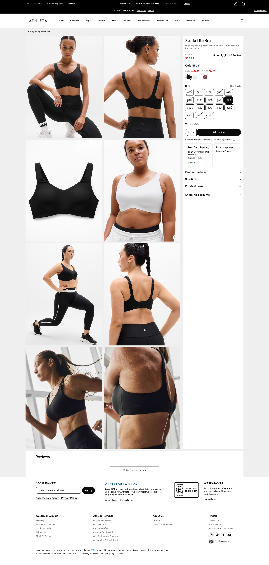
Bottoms (74, 20)
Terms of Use (132, 550)
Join (200, 157)
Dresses (127, 20)
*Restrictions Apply (47, 498)
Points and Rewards (102, 520)
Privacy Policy (69, 498)
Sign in (191, 157)
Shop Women (141, 10)
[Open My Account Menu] (235, 3)
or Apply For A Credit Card (105, 540)
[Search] (242, 20)
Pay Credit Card (100, 524)
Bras (114, 20)
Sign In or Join (171, 4)
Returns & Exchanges (45, 524)
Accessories (143, 20)
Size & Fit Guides (43, 536)
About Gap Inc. (162, 550)
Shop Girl (151, 10)
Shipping (40, 520)
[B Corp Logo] (186, 490)
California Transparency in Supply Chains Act (87, 554)
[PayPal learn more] (223, 139)
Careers (156, 520)
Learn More (126, 500)
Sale (177, 20)
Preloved (190, 20)
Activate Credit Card (103, 532)
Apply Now (111, 500)
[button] (104, 242)
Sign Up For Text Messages (221, 528)
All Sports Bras (42, 31)
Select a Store (223, 151)
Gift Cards (41, 532)
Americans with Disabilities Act (50, 554)
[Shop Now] (134, 10)
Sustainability (146, 550)
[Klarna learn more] (234, 139)
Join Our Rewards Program (105, 536)
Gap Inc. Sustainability (163, 524)
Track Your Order (44, 528)
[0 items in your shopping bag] (243, 3)
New (61, 20)
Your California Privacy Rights (110, 550)
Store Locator (215, 524)
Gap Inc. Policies (118, 554)
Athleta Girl (162, 20)
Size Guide (235, 86)
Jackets (101, 20)
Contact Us (214, 520)
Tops (88, 20)
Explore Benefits (100, 528)
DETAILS (187, 3)
